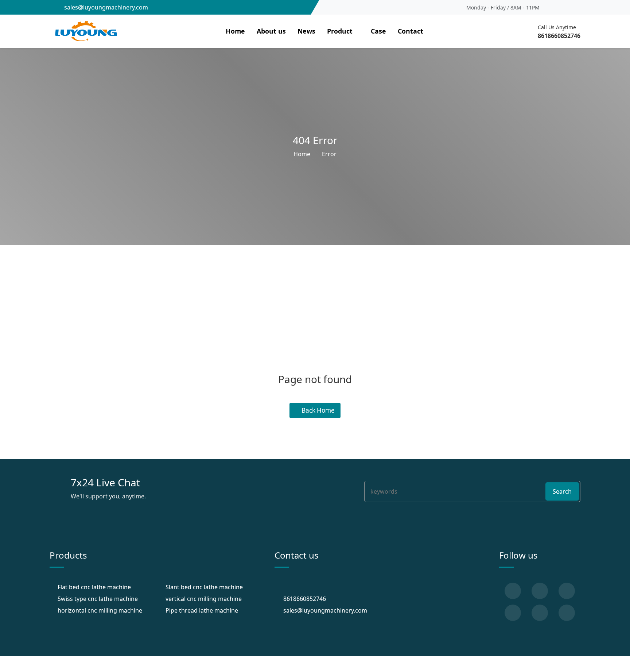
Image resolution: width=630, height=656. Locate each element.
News (306, 31)
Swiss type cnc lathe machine (98, 599)
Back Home (317, 410)
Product (340, 31)
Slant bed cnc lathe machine (204, 587)
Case (378, 31)
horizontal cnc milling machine (100, 610)
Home (235, 31)
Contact (410, 31)
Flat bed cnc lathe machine (94, 587)
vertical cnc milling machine (204, 599)
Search (562, 491)
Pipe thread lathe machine (202, 610)
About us (271, 31)
